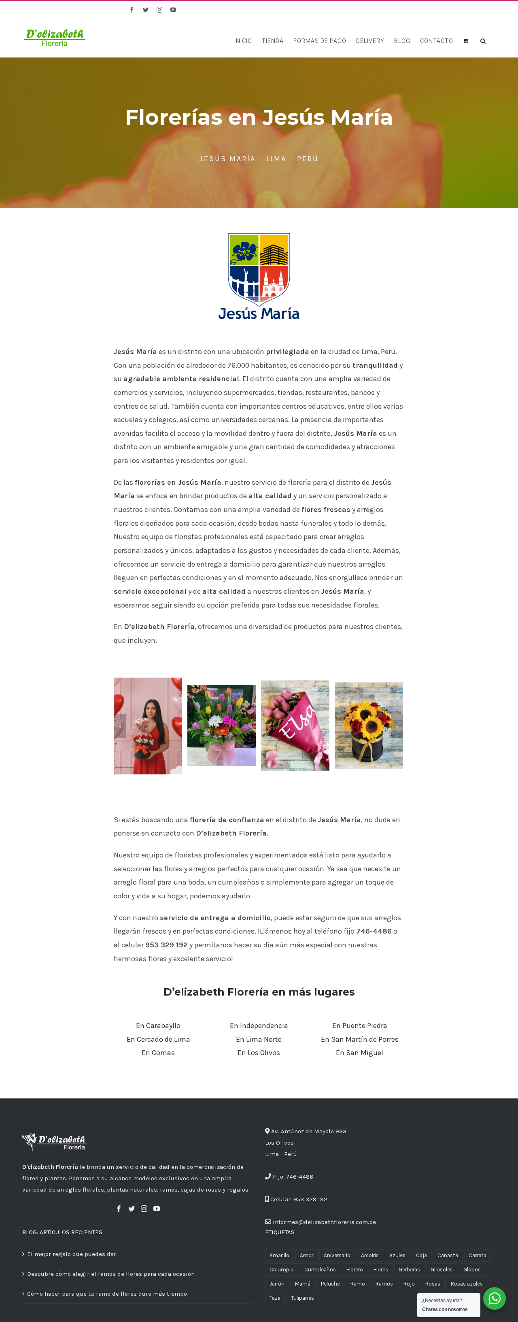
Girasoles (442, 1270)
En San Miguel (359, 1052)
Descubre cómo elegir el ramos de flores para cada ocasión (111, 1273)
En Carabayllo (158, 1025)
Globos (472, 1270)
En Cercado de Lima (158, 1039)
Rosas (432, 1284)
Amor (306, 1255)
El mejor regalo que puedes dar (71, 1254)
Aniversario (337, 1255)
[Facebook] (119, 1208)
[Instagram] (144, 1208)
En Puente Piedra (359, 1025)
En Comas (158, 1052)
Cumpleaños (320, 1270)
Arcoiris (370, 1255)
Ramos (384, 1284)
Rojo (409, 1284)
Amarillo (279, 1255)
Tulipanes (302, 1298)
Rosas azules (467, 1284)
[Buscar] (483, 40)
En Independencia (259, 1025)
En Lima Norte (259, 1039)
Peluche (330, 1284)
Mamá (302, 1284)
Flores (381, 1270)
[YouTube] (156, 1208)
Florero (354, 1270)
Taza (275, 1298)
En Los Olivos (259, 1052)
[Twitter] (131, 1208)
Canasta (447, 1255)
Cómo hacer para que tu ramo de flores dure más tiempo (107, 1293)
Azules (397, 1255)
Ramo (357, 1284)
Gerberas (409, 1270)
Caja (421, 1255)
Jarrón (277, 1284)
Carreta (477, 1255)
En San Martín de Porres (360, 1039)
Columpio (282, 1270)
